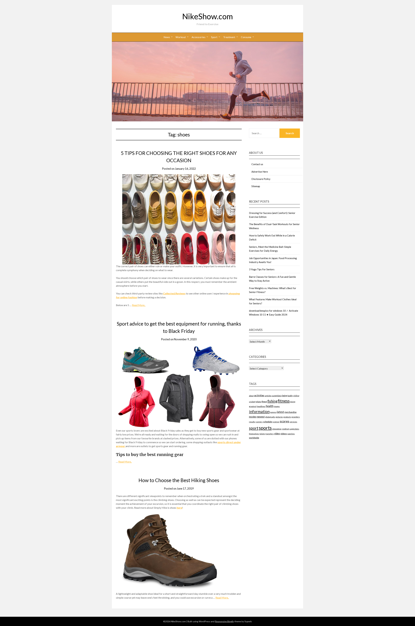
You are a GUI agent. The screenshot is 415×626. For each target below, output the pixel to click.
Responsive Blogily (224, 621)
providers (295, 417)
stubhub (285, 429)
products (287, 417)
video (277, 433)
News (167, 37)
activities (259, 395)
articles (268, 395)
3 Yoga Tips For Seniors (261, 269)
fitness (284, 400)
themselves (254, 434)
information (259, 411)
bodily (290, 395)
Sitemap (255, 186)
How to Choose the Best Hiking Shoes (178, 480)
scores (284, 421)
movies (252, 416)
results (252, 422)
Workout (181, 37)
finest (264, 401)
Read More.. (138, 305)
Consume (246, 37)
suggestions (294, 429)
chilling (296, 396)
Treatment (229, 37)
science (276, 422)
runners (259, 422)
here (179, 507)
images (277, 406)
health (269, 406)
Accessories (199, 37)
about (251, 396)
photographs (270, 417)
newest (261, 416)
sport (253, 428)
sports (265, 428)
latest (280, 411)
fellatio (258, 402)
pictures (279, 417)
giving (292, 402)
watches (291, 434)
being (284, 395)
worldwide (254, 437)
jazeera (273, 412)
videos (283, 433)
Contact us (257, 164)
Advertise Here (259, 171)
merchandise (290, 412)
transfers (270, 434)
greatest (252, 406)
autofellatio (277, 396)
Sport (214, 37)
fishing (272, 401)
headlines (261, 406)
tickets (262, 434)
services (293, 422)
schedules (268, 421)
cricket (252, 401)
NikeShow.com (207, 16)
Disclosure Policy (260, 178)
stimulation (277, 429)
